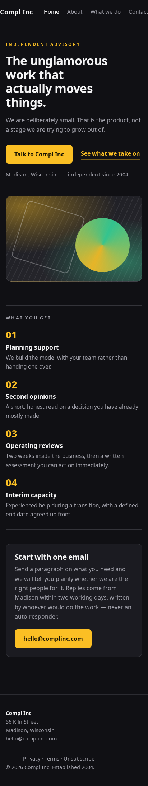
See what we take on (110, 153)
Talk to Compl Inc (39, 154)
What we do (106, 11)
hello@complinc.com (53, 639)
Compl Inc (16, 11)
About (74, 11)
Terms (52, 758)
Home (51, 11)
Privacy (31, 758)
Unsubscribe (79, 758)
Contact (138, 11)
